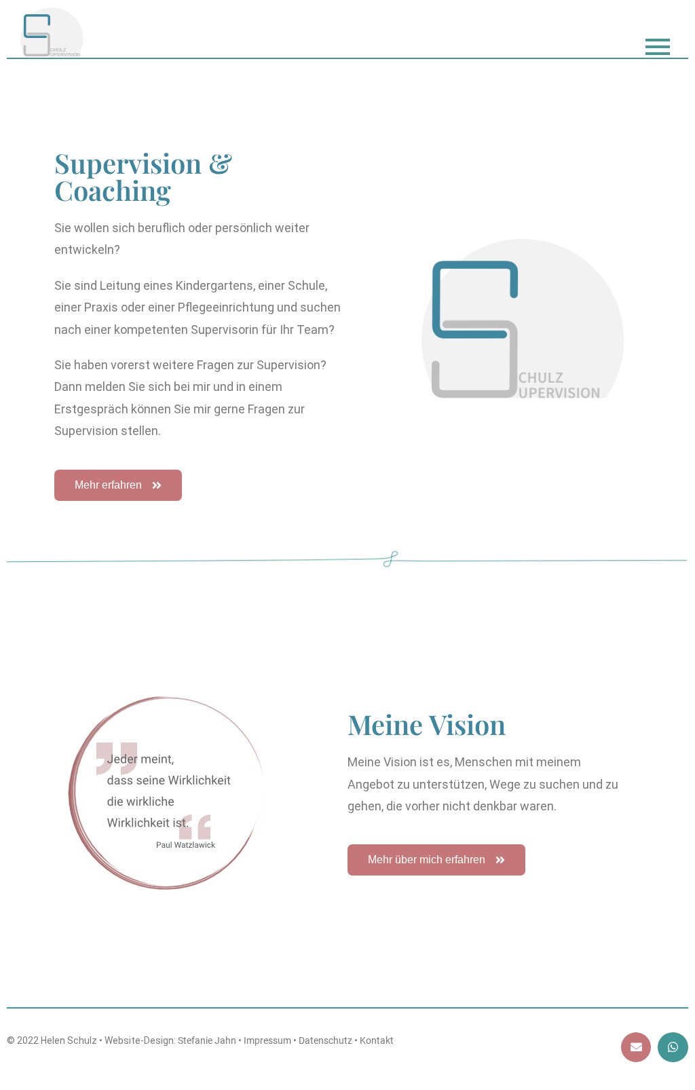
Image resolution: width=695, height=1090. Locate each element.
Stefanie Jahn (207, 1040)
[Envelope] (636, 1047)
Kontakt (377, 1040)
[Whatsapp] (673, 1047)
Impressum (267, 1040)
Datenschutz (325, 1040)
